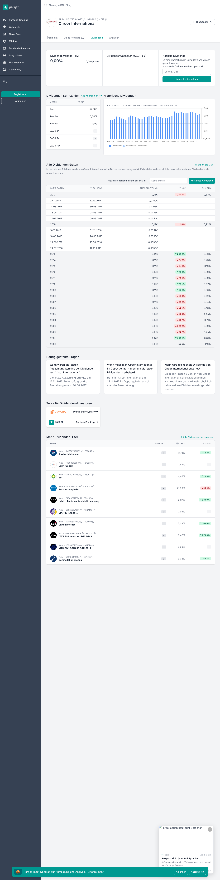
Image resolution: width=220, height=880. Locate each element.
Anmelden (20, 101)
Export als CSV (205, 164)
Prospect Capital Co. (70, 489)
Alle (89, 95)
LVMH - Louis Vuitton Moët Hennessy (79, 501)
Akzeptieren (197, 871)
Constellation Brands (70, 560)
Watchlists (14, 27)
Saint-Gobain (66, 465)
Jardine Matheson (69, 454)
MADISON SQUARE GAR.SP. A (75, 548)
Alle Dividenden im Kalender (198, 437)
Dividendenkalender (20, 48)
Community (15, 69)
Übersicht (52, 37)
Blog (5, 81)
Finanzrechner (16, 62)
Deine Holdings (74, 37)
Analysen (114, 37)
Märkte (13, 41)
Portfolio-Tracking (18, 20)
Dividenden (97, 37)
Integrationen (16, 55)
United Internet (67, 524)
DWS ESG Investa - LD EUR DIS (75, 536)
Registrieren (20, 94)
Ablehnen (181, 871)
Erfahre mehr (96, 871)
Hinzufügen (202, 21)
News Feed (15, 34)
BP (60, 477)
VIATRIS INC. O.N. (68, 512)
